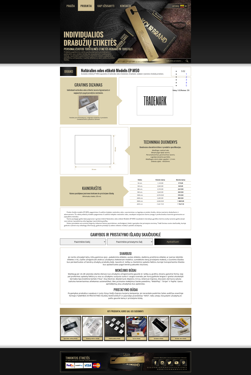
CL (181, 369)
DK (178, 367)
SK (169, 369)
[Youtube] (176, 363)
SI (167, 369)
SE (182, 367)
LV (166, 369)
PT (161, 367)
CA (186, 369)
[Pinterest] (183, 363)
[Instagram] (162, 363)
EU (148, 367)
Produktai (86, 6)
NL (176, 367)
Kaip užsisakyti (106, 6)
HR (162, 369)
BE (156, 367)
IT (158, 367)
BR (175, 369)
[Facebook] (155, 363)
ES (159, 367)
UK (150, 367)
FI (180, 367)
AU (184, 369)
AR (173, 369)
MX (171, 369)
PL (174, 367)
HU (172, 367)
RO (163, 367)
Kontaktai (125, 6)
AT (168, 367)
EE (157, 369)
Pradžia (71, 6)
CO (180, 369)
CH (170, 367)
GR (160, 369)
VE (177, 369)
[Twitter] (169, 363)
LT (164, 369)
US (152, 367)
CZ (186, 367)
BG (184, 367)
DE (166, 367)
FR (154, 367)
